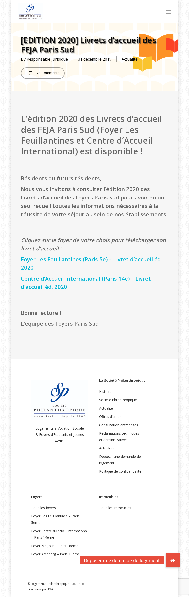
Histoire (105, 391)
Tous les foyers (43, 507)
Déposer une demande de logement (120, 459)
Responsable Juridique (47, 59)
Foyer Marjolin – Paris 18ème (54, 545)
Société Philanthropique (118, 400)
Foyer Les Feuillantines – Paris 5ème (55, 519)
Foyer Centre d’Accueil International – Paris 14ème (59, 534)
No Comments (47, 72)
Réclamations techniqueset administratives (119, 436)
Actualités (107, 448)
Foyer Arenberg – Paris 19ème (55, 554)
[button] (168, 11)
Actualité (130, 59)
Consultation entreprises (118, 425)
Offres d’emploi (111, 416)
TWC (51, 589)
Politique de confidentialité (120, 471)
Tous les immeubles (115, 507)
